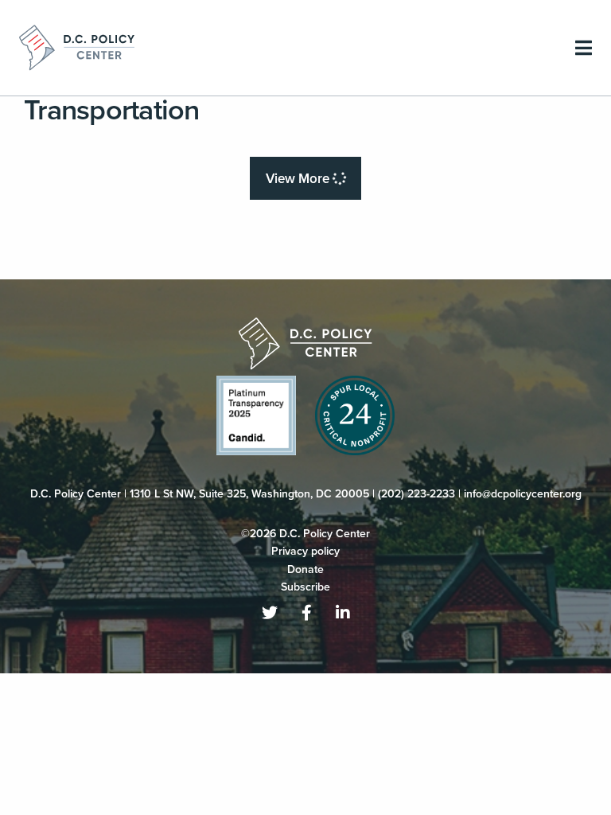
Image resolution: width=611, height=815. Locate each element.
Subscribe (305, 587)
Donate (305, 569)
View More (299, 178)
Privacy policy (305, 551)
